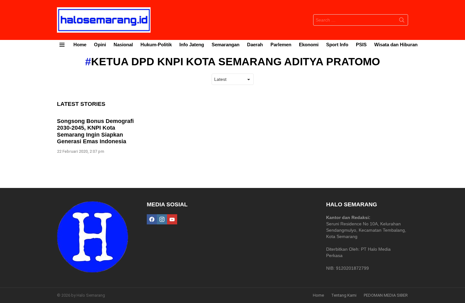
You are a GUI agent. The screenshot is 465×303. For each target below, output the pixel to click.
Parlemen (280, 44)
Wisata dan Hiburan (396, 44)
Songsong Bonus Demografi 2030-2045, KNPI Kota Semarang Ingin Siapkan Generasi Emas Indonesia (95, 131)
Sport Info (337, 44)
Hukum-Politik (156, 44)
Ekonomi (309, 44)
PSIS (361, 44)
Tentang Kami (343, 295)
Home (79, 44)
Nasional (123, 44)
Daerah (255, 44)
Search (401, 21)
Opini (100, 44)
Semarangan (225, 44)
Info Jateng (191, 44)
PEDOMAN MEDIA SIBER (386, 295)
